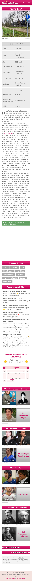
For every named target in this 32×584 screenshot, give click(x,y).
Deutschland (19, 73)
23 (8, 378)
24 (12, 378)
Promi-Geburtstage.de (18, 572)
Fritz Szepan (8, 133)
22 (4, 378)
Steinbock (18, 94)
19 (20, 376)
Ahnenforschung (21, 578)
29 (4, 381)
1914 (23, 66)
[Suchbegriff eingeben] (24, 2)
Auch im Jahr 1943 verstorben (16, 507)
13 (23, 374)
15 (4, 376)
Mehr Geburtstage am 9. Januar (16, 388)
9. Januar (18, 66)
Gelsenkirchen (19, 71)
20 (23, 376)
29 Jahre (18, 61)
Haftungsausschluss (23, 574)
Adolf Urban (21, 558)
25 (16, 378)
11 (16, 374)
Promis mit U (7, 281)
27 (23, 378)
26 (20, 378)
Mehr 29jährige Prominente (16, 428)
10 (12, 374)
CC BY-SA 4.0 (24, 561)
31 (12, 381)
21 (27, 376)
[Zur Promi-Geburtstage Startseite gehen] (10, 2)
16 (8, 376)
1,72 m (17, 106)
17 (12, 376)
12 (20, 374)
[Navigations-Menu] (29, 2)
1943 (22, 78)
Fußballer (14, 278)
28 (27, 378)
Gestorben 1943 (8, 274)
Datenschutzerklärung (8, 574)
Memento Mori (10, 578)
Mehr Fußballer (16, 467)
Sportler (23, 278)
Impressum (16, 576)
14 (27, 374)
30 (8, 381)
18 (16, 376)
